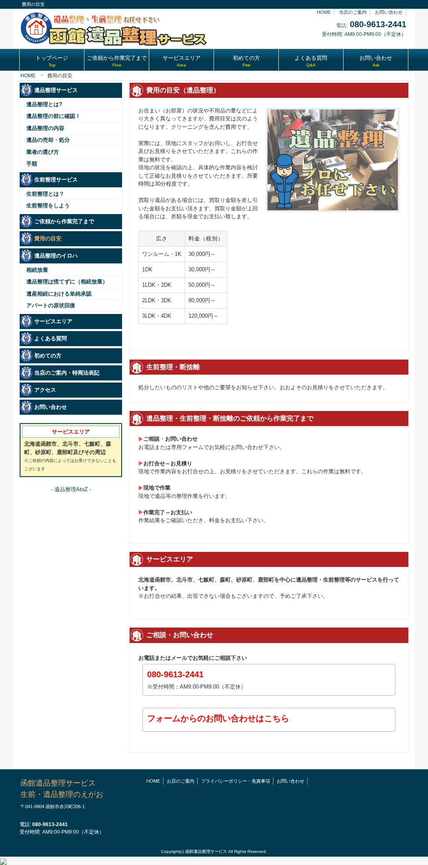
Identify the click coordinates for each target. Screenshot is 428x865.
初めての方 (47, 355)
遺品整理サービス (56, 90)
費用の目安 (47, 238)
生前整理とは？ (45, 194)
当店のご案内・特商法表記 (66, 373)
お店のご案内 (180, 780)
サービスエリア (53, 321)
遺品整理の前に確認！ (53, 116)
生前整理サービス (56, 179)
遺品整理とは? (44, 104)
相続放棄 (37, 270)
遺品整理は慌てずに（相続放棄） (67, 281)
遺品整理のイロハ (56, 256)
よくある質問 (50, 338)
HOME (324, 12)
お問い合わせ (389, 12)
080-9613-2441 (378, 24)
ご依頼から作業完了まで (64, 221)
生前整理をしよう (48, 205)
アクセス (45, 390)
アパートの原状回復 (50, 305)
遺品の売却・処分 (48, 140)
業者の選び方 (42, 152)
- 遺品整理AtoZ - (71, 489)
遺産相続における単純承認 (59, 294)
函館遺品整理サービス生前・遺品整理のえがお (61, 794)
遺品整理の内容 (45, 128)
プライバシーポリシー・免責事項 (235, 780)
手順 (31, 164)
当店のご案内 (353, 12)
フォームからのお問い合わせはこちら (218, 718)
